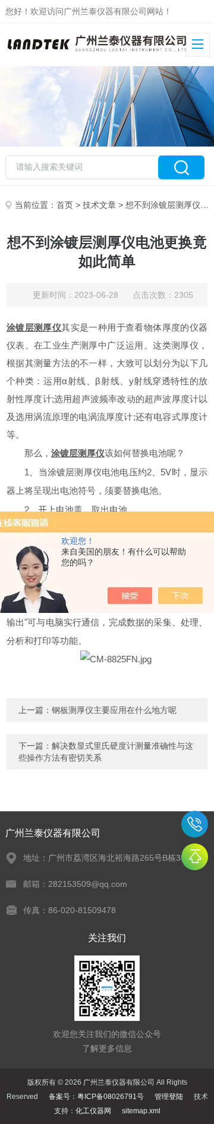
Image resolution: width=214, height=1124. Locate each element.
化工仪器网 (93, 1111)
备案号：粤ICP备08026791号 (96, 1096)
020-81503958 (194, 824)
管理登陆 (169, 1096)
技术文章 (99, 205)
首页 (64, 205)
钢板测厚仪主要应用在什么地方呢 (114, 710)
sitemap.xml (141, 1111)
